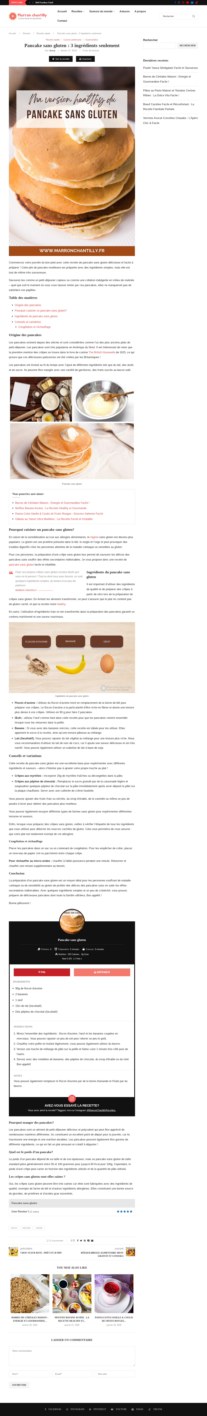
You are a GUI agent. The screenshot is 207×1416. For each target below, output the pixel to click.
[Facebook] (175, 2)
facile (14, 1228)
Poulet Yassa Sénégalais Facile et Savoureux (170, 67)
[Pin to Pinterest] (85, 1240)
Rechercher (150, 40)
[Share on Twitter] (81, 1240)
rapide (39, 1228)
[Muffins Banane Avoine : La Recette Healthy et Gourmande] (72, 1293)
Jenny (52, 50)
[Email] (192, 2)
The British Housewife (102, 352)
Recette (26, 33)
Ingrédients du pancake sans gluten (36, 316)
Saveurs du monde (101, 11)
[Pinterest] (183, 2)
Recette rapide (43, 33)
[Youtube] (187, 2)
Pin (42, 972)
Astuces (125, 11)
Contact (62, 20)
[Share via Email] (92, 1240)
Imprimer (87, 59)
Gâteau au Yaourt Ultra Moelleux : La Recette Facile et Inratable (54, 519)
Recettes (76, 11)
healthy (61, 604)
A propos (140, 11)
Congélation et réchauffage (34, 326)
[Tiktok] (196, 2)
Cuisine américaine (72, 40)
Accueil (62, 11)
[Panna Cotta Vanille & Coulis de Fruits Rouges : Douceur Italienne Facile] (114, 1293)
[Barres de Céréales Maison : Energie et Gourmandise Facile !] (30, 1293)
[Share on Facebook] (77, 1240)
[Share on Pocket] (88, 1240)
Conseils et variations (28, 321)
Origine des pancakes (28, 305)
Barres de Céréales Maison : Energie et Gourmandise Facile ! (52, 502)
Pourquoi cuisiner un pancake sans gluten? (41, 310)
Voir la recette (62, 59)
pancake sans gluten (21, 564)
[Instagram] (179, 2)
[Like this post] (74, 1240)
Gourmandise (91, 40)
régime (94, 537)
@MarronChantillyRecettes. (101, 1110)
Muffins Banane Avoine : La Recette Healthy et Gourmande (50, 508)
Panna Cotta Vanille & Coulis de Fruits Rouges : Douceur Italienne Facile (59, 513)
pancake (26, 1228)
